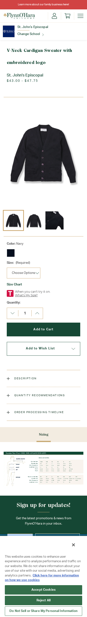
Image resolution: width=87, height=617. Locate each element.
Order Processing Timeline (38, 412)
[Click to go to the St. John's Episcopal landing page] (9, 31)
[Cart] (67, 15)
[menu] (80, 15)
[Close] (73, 545)
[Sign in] (54, 15)
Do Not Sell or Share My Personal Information (43, 611)
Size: (18, 262)
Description (25, 378)
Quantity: (13, 302)
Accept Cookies (43, 589)
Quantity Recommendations (39, 395)
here (65, 4)
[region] (43, 576)
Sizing (43, 434)
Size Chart (14, 284)
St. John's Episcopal (32, 27)
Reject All (43, 600)
